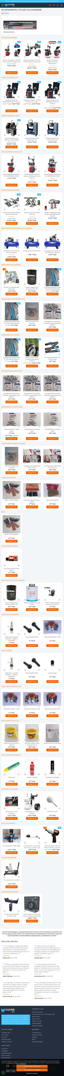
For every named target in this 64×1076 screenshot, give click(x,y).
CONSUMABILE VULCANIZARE (11, 264)
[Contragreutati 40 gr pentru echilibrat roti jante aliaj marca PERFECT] (32, 383)
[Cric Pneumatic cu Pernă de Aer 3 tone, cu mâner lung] (32, 836)
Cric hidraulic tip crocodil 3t (12, 880)
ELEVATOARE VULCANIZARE (10, 190)
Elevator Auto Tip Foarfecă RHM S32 (32, 213)
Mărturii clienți (36, 1016)
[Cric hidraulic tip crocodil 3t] (12, 870)
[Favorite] (53, 5)
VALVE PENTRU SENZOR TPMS (11, 686)
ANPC (33, 1039)
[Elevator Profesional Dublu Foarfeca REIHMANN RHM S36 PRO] (52, 202)
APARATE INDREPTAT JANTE (10, 115)
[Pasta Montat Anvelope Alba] (52, 733)
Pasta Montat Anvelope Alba (52, 743)
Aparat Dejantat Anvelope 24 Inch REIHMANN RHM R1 (11, 175)
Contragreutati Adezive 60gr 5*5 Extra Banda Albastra (52, 288)
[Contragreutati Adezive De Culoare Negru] (52, 347)
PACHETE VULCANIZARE (9, 37)
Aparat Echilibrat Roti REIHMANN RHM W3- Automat (52, 101)
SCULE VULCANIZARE (8, 823)
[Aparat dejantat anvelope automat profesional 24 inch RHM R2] (32, 164)
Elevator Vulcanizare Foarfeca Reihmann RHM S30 (11, 213)
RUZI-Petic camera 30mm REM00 (11, 569)
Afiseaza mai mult (8, 32)
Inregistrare (4, 1051)
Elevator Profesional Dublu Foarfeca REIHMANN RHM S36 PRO (52, 214)
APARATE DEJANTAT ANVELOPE (11, 151)
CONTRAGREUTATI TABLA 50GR (32, 430)
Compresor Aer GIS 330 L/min (32, 251)
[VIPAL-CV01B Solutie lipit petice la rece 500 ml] (52, 593)
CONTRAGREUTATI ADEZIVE (10, 335)
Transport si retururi (6, 1041)
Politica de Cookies (37, 1025)
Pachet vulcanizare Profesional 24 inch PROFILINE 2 (52, 61)
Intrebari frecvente (37, 1035)
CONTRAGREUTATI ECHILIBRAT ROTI (13, 299)
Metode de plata (5, 1039)
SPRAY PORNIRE (32, 777)
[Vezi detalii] (4, 57)
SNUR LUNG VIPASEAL (11, 500)
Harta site (34, 1037)
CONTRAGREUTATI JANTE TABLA (12, 407)
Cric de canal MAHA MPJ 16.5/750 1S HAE (11, 915)
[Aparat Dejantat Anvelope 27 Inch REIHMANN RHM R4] (52, 164)
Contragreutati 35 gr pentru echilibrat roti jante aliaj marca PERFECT (52, 395)
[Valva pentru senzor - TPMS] (52, 627)
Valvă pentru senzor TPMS (52, 709)
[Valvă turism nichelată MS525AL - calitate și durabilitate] (12, 627)
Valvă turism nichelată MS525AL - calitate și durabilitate (11, 638)
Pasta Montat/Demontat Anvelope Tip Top (32, 744)
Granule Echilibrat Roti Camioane (31, 322)
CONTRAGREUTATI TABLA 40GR (52, 430)
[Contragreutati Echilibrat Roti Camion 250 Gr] (52, 456)
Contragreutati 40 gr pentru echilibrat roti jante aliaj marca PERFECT (32, 395)
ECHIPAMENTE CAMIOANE (9, 891)
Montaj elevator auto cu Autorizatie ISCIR (43, 1014)
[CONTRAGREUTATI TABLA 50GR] (32, 419)
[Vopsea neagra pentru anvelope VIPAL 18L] (32, 277)
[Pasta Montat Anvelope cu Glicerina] (12, 733)
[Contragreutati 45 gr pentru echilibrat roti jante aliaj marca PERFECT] (52, 311)
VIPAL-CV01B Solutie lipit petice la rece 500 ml (52, 603)
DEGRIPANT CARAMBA (52, 777)
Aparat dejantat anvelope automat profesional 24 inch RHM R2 (32, 176)
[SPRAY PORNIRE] (32, 767)
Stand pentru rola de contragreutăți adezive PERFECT (32, 359)
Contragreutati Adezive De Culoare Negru (52, 358)
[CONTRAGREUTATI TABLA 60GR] (12, 419)
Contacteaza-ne (36, 1032)
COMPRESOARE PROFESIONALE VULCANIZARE (16, 228)
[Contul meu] (57, 5)
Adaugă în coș (11, 72)
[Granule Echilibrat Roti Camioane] (32, 311)
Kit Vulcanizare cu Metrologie (11, 846)
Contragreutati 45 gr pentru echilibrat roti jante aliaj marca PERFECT (52, 323)
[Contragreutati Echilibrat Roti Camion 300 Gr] (32, 456)
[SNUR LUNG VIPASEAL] (12, 490)
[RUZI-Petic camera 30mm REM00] (12, 558)
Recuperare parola (6, 1053)
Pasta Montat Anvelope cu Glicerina (12, 744)
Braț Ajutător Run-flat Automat (32, 812)
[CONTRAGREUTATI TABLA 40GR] (52, 419)
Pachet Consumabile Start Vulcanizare (11, 288)
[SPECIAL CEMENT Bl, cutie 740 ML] (32, 593)
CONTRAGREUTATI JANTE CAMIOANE (13, 443)
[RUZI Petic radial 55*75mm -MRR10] (32, 490)
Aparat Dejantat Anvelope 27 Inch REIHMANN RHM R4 (52, 175)
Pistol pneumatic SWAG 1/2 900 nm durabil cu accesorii (52, 846)
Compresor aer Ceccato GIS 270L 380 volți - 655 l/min (52, 251)
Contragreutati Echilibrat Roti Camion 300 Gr (32, 466)
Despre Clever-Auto (37, 1012)
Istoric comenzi (5, 1055)
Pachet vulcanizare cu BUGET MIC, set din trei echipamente (11, 61)
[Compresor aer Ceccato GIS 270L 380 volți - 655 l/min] (52, 241)
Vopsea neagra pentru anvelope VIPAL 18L (32, 288)
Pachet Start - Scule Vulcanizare (11, 812)
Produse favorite (5, 1057)
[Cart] (61, 5)
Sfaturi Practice (36, 1019)
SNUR (3, 512)
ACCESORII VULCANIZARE (9, 789)
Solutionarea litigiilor (37, 1041)
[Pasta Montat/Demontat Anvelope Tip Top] (32, 733)
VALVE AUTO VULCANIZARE (10, 614)
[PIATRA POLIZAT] (52, 801)
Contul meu (4, 1048)
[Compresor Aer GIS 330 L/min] (32, 241)
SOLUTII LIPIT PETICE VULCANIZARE (13, 580)
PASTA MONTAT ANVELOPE (10, 720)
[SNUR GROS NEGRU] (52, 490)
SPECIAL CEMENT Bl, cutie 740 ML (32, 603)
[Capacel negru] (52, 663)
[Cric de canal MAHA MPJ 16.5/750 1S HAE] (12, 904)
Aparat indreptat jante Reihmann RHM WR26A (11, 139)
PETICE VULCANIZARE (8, 477)
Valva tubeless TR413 (32, 637)
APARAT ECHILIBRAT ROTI (9, 77)
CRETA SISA (11, 777)
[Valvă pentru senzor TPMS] (52, 699)
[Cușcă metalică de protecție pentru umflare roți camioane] (32, 904)
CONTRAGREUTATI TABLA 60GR (11, 430)
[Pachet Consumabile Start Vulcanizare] (12, 277)
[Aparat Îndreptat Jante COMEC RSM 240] (32, 128)
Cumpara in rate (5, 1032)
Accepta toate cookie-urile (32, 1066)
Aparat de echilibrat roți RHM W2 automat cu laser (32, 101)
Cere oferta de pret (11, 921)
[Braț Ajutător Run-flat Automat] (32, 801)
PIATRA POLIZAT (52, 811)
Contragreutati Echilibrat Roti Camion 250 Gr (52, 466)
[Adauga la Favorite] (18, 57)
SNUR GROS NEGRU (52, 500)
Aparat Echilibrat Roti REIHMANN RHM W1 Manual (11, 101)
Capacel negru (52, 673)
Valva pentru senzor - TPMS (52, 637)
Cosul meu (4, 1037)
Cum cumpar (5, 1035)
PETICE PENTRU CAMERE (9, 546)
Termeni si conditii (37, 1021)
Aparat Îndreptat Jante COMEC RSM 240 (32, 139)
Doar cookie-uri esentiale (32, 1070)
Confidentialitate (36, 1023)
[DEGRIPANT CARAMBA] (52, 767)
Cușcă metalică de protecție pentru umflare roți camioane (32, 915)
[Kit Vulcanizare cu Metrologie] (12, 836)
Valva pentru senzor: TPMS (32, 709)
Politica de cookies (12, 1063)
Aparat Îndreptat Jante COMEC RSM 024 (52, 139)
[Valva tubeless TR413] (32, 627)
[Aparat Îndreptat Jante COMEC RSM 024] (52, 128)
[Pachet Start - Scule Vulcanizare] (12, 801)
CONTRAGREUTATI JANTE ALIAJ (11, 371)
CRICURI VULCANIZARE (8, 857)
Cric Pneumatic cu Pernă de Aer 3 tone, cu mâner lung (32, 846)
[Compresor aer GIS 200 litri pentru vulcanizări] (12, 241)
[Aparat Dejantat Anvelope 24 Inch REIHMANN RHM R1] (12, 164)
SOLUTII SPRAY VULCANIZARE (11, 755)
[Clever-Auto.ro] (9, 5)
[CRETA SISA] (12, 767)
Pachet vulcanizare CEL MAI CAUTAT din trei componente (32, 61)
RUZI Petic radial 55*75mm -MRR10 (32, 501)
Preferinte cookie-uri (32, 1073)
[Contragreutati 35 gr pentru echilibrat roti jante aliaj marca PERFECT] (52, 383)
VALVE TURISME (6, 650)
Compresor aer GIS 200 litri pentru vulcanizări (12, 251)
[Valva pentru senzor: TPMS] (32, 699)
